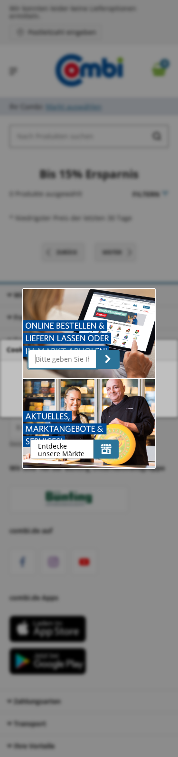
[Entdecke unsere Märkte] (106, 449)
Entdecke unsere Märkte (61, 449)
